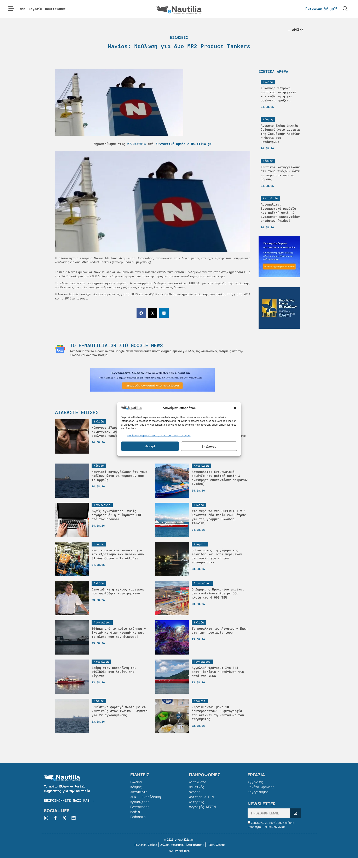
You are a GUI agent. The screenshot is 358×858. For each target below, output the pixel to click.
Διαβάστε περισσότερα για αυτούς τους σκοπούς (159, 435)
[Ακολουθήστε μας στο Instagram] (46, 818)
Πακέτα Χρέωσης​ (261, 787)
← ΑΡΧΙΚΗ (295, 29)
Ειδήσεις (179, 37)
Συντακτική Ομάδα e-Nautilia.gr (184, 144)
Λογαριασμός (258, 792)
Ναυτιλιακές (55, 9)
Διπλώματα (197, 782)
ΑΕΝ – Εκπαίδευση (145, 797)
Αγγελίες (255, 782)
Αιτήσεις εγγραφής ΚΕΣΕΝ (202, 804)
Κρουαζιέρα (139, 802)
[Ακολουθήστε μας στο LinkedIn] (73, 818)
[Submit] (295, 813)
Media (135, 811)
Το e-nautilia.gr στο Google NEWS (116, 345)
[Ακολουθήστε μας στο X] (64, 818)
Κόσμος (136, 787)
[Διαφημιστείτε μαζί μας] (152, 380)
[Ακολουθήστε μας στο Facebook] (55, 818)
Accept (150, 446)
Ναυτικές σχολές (196, 789)
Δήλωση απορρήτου (172, 845)
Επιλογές (209, 446)
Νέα (22, 9)
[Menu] (11, 9)
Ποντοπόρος (139, 806)
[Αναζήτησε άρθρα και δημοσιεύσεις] (345, 8)
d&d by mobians (179, 851)
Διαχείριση (194, 845)
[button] (235, 408)
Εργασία (35, 9)
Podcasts (138, 816)
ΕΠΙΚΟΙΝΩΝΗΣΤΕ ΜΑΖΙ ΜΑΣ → (69, 800)
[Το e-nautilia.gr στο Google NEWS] (60, 349)
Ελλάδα (136, 782)
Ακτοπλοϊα (139, 792)
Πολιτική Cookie (145, 845)
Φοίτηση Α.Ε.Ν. (202, 797)
